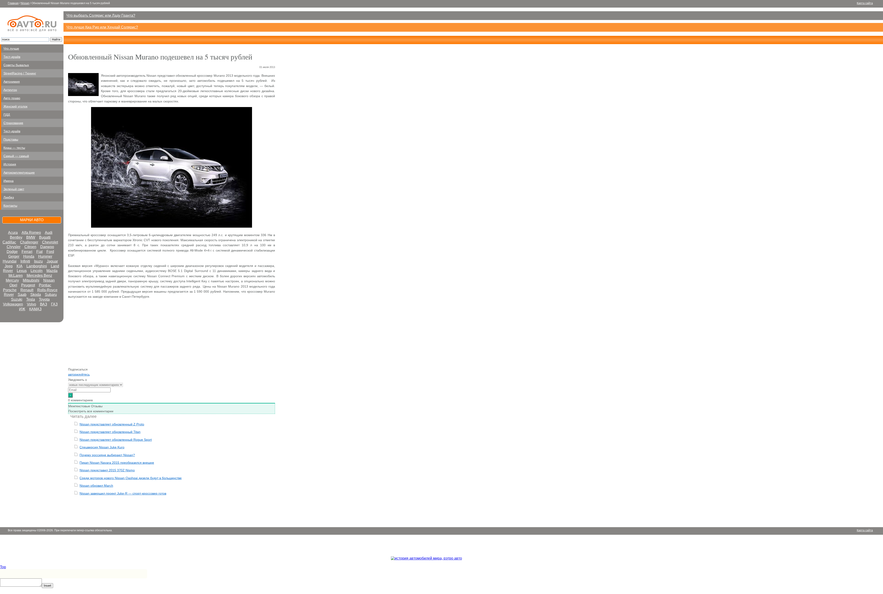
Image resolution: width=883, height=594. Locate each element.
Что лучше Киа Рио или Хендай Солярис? (102, 27)
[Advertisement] (171, 335)
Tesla (30, 299)
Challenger (29, 242)
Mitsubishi (31, 280)
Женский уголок (15, 106)
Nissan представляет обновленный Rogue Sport (116, 439)
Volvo (31, 304)
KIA (20, 266)
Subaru (51, 295)
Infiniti (25, 261)
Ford (50, 252)
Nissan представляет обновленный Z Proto (112, 424)
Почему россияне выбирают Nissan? (107, 455)
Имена (8, 181)
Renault (26, 290)
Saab (22, 295)
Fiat (39, 252)
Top (3, 567)
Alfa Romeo (31, 233)
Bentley (16, 237)
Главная (13, 3)
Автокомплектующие (19, 172)
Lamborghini (36, 266)
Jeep (9, 266)
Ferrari (27, 252)
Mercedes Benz (39, 275)
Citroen (30, 247)
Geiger (13, 256)
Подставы (10, 139)
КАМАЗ (35, 309)
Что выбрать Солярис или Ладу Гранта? (100, 15)
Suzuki (16, 299)
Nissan (25, 3)
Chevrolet (50, 242)
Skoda (35, 295)
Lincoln (37, 271)
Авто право (11, 98)
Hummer (45, 256)
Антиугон (10, 90)
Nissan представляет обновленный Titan (110, 432)
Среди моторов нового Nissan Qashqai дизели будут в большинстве (131, 478)
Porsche (10, 290)
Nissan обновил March (96, 485)
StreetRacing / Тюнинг (19, 73)
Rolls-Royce (47, 290)
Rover (9, 295)
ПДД (6, 114)
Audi (48, 233)
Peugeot (28, 285)
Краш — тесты (14, 148)
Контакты (10, 205)
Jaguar (52, 261)
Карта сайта (865, 3)
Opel (13, 285)
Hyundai (10, 261)
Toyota (44, 299)
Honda (28, 256)
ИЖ (22, 309)
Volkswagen (13, 304)
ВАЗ (43, 304)
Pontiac (45, 285)
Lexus (22, 271)
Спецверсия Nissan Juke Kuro (102, 447)
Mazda (51, 271)
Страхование (13, 123)
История (9, 164)
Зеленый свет (13, 189)
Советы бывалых (16, 65)
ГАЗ (54, 304)
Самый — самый (16, 156)
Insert (47, 585)
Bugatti (45, 237)
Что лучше (11, 48)
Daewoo (47, 247)
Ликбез (8, 197)
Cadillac (9, 242)
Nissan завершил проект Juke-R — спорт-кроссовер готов (123, 493)
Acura (13, 233)
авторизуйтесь (79, 374)
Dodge (12, 252)
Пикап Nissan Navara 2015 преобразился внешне (117, 462)
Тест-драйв (11, 57)
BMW (30, 237)
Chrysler (13, 247)
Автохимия (11, 81)
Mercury (12, 280)
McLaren (16, 275)
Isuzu (38, 261)
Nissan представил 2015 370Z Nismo (107, 470)
